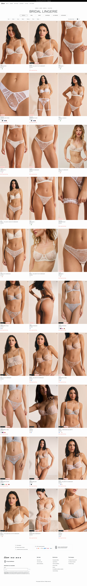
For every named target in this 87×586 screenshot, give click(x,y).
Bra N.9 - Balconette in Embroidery (36, 377)
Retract (54, 567)
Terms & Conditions (56, 563)
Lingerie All (45, 8)
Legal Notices (55, 561)
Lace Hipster (3, 169)
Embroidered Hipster (4, 481)
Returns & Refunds (40, 563)
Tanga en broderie (62, 325)
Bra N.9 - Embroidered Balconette (65, 429)
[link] (7, 3)
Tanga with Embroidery (34, 169)
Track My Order (39, 561)
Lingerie (40, 8)
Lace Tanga (61, 273)
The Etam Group (71, 563)
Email (5, 567)
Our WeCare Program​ (71, 561)
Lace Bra (31, 429)
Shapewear (47, 15)
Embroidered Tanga (4, 325)
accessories (63, 15)
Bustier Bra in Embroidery (34, 533)
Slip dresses (55, 15)
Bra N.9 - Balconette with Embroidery (37, 273)
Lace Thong (31, 221)
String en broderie (33, 325)
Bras (32, 15)
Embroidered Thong (4, 429)
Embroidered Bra (33, 481)
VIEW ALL (23, 15)
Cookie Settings (55, 570)
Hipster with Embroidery (5, 273)
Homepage (36, 8)
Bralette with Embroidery (5, 377)
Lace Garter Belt (62, 221)
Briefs (39, 15)
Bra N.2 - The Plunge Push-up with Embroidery (9, 533)
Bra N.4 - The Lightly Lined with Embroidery (9, 221)
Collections (50, 8)
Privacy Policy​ (55, 565)
